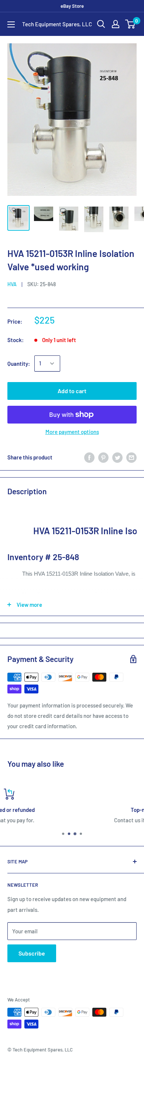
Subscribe (31, 953)
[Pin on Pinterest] (103, 457)
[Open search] (101, 24)
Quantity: (18, 363)
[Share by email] (131, 457)
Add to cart (72, 390)
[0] (130, 24)
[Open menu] (11, 24)
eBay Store (72, 6)
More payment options (72, 431)
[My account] (115, 24)
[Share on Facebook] (89, 457)
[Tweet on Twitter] (117, 457)
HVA (12, 284)
